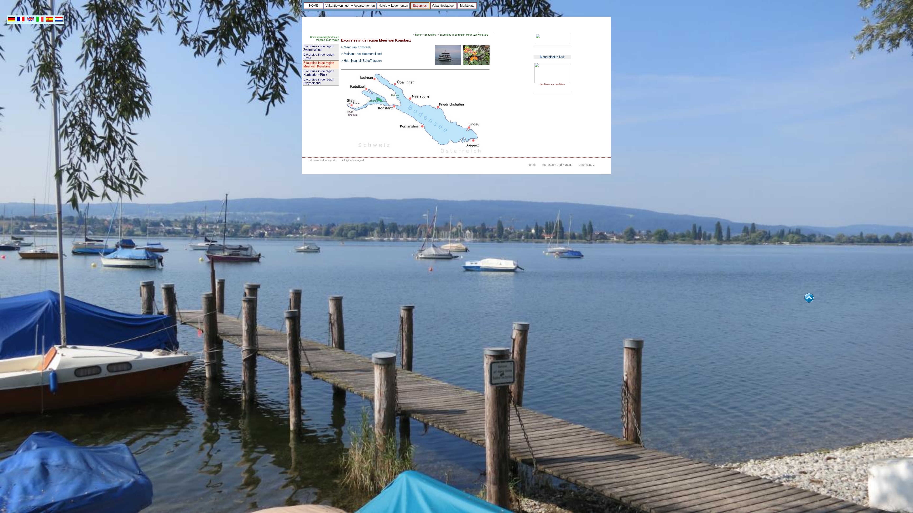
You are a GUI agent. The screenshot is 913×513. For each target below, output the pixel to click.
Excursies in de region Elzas (318, 56)
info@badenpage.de (353, 160)
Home (532, 164)
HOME (313, 5)
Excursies (420, 5)
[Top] (809, 301)
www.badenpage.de (324, 160)
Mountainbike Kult (552, 57)
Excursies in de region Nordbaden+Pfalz (318, 72)
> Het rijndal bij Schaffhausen (361, 60)
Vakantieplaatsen (443, 5)
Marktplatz (467, 5)
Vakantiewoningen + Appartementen (350, 5)
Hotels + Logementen (393, 5)
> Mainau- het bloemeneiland (361, 54)
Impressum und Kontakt (557, 164)
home (418, 34)
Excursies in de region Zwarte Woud (318, 48)
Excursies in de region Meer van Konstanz (318, 64)
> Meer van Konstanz (356, 47)
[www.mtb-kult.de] (552, 82)
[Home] (552, 42)
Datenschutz (586, 164)
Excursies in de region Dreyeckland (318, 81)
